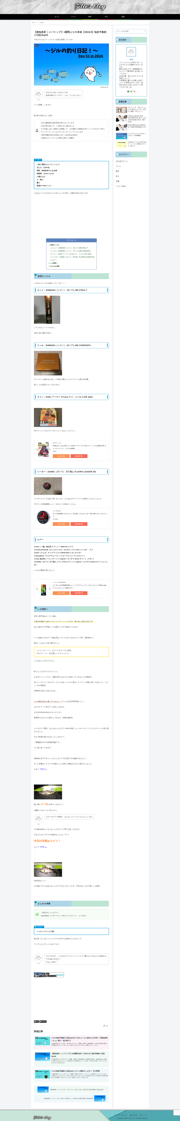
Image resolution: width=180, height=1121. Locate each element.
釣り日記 (44, 1021)
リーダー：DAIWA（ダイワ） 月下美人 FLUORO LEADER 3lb (73, 257)
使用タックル (54, 245)
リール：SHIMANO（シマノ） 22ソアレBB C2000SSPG (71, 251)
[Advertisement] (71, 218)
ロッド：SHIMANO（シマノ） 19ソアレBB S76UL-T (70, 248)
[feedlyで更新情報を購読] (131, 91)
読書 (117, 181)
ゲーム (118, 166)
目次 (68, 240)
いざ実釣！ (54, 263)
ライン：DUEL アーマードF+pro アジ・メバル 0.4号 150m (72, 254)
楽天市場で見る (79, 456)
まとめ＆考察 (54, 266)
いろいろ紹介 (121, 186)
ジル (131, 59)
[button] (145, 31)
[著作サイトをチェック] (128, 91)
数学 (117, 171)
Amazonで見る (61, 456)
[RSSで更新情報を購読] (134, 91)
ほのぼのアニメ (122, 161)
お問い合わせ (133, 1115)
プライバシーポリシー (120, 1115)
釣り (37, 1021)
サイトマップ (143, 1115)
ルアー (54, 260)
